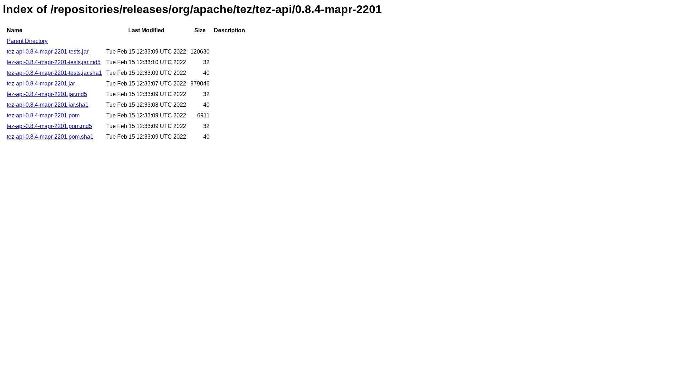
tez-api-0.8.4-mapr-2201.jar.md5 (47, 94)
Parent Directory (27, 41)
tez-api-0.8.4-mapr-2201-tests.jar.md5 (54, 62)
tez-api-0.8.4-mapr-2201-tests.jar (47, 52)
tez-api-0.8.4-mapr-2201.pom (43, 115)
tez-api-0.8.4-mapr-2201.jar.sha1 (47, 105)
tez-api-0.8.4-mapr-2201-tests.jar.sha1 (54, 73)
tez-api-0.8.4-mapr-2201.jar (41, 84)
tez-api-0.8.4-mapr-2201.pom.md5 (49, 126)
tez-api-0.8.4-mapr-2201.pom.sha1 (50, 137)
